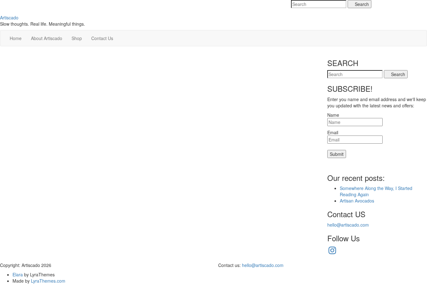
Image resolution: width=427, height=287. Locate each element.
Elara (18, 274)
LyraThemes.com (48, 281)
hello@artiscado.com (348, 225)
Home (16, 38)
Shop (77, 38)
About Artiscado (46, 38)
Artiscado (9, 17)
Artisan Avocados (357, 200)
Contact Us (102, 38)
